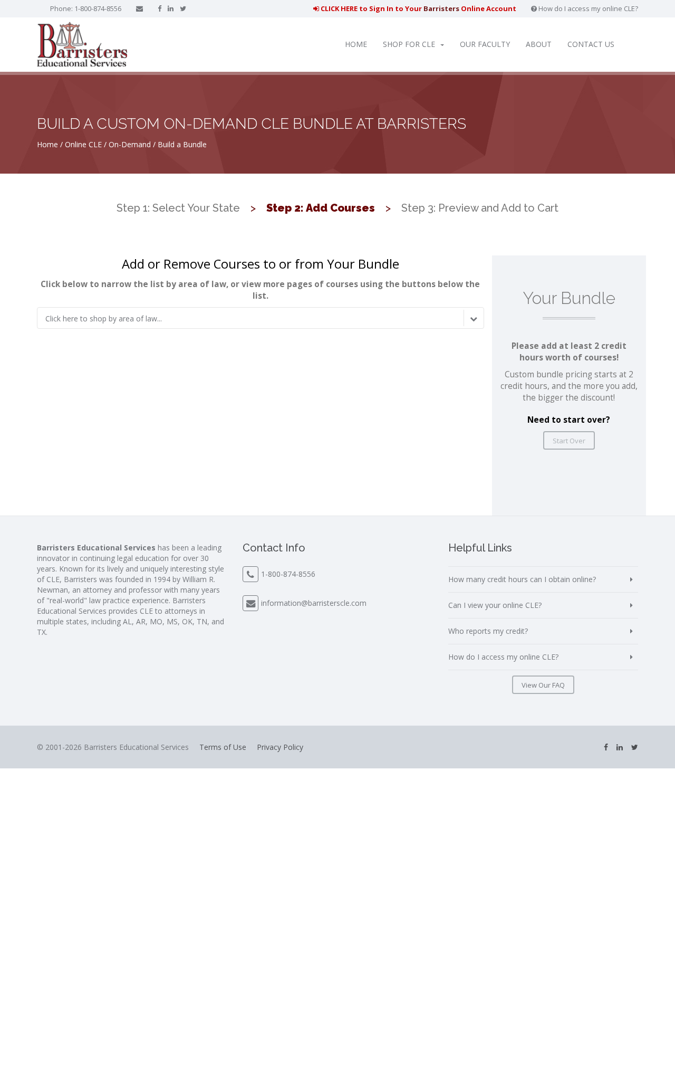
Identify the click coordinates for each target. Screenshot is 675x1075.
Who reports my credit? (488, 631)
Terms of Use (222, 747)
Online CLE (83, 144)
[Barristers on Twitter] (183, 8)
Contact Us (590, 44)
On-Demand (130, 144)
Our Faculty (485, 44)
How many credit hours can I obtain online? (522, 579)
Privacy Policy (280, 747)
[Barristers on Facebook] (159, 8)
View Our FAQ (543, 685)
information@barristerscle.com (314, 603)
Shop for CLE (409, 44)
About (539, 44)
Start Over (569, 440)
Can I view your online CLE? (495, 605)
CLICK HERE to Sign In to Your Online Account (417, 8)
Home (356, 44)
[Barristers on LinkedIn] (170, 8)
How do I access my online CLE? (587, 8)
